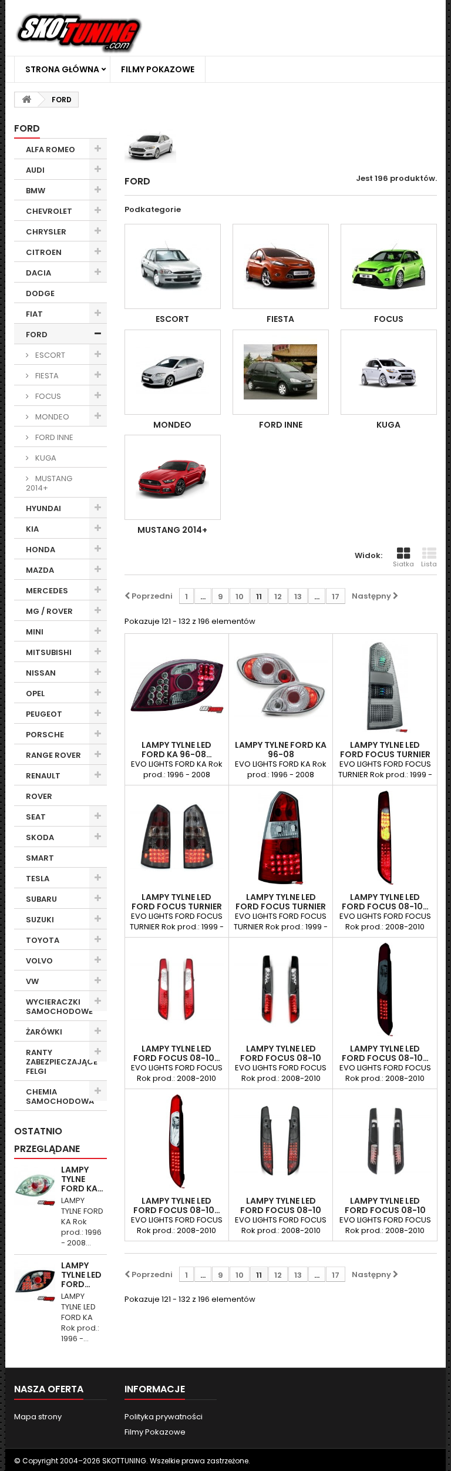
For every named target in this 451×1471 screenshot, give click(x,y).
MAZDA (40, 570)
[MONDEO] (172, 372)
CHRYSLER (46, 231)
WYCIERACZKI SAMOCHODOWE (59, 1006)
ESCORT (49, 355)
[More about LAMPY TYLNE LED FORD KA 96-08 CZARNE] (34, 1281)
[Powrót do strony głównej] (26, 99)
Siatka (403, 564)
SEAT (36, 816)
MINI (34, 631)
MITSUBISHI (49, 652)
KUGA (44, 458)
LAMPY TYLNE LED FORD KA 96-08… (177, 749)
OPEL (35, 693)
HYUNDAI (43, 508)
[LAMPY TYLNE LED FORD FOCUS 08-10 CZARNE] (281, 989)
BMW (35, 190)
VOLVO (39, 960)
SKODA (40, 837)
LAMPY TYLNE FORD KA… (82, 1179)
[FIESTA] (281, 266)
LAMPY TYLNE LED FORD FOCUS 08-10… (385, 901)
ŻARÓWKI (44, 1031)
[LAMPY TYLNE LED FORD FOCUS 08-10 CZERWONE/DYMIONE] (385, 837)
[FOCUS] (389, 266)
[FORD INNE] (281, 372)
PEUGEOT (44, 714)
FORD (37, 334)
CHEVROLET (49, 211)
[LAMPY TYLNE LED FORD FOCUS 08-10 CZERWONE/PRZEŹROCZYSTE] (177, 989)
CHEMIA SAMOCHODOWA (60, 1096)
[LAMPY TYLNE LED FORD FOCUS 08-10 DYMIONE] (281, 1141)
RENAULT (43, 775)
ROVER (39, 796)
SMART (40, 858)
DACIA (38, 272)
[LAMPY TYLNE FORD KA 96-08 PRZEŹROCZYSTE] (281, 686)
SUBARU (41, 899)
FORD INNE (53, 437)
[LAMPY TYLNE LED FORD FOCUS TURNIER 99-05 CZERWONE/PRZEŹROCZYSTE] (281, 837)
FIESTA (46, 375)
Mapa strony (38, 1416)
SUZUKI (40, 919)
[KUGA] (389, 372)
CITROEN (44, 252)
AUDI (35, 170)
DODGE (40, 293)
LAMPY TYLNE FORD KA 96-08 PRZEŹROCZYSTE (281, 754)
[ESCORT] (172, 266)
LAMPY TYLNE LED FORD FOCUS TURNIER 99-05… (385, 754)
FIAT (34, 314)
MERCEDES (47, 590)
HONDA (40, 549)
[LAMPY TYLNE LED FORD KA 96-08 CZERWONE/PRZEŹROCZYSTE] (177, 686)
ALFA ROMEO (50, 149)
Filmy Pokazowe (157, 69)
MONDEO (51, 416)
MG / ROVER (49, 611)
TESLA (37, 878)
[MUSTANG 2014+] (172, 477)
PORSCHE (45, 734)
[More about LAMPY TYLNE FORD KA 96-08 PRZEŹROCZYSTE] (34, 1185)
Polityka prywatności (163, 1416)
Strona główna (62, 69)
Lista (429, 564)
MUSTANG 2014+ (49, 483)
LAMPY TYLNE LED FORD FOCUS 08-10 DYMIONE (280, 1210)
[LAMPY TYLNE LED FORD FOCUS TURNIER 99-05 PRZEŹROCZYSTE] (385, 686)
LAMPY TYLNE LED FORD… (81, 1275)
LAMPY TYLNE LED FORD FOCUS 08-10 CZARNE (280, 1058)
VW (32, 981)
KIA (32, 529)
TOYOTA (42, 940)
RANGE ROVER (53, 755)
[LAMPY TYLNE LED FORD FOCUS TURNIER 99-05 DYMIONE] (177, 837)
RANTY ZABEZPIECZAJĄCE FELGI (61, 1062)
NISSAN (41, 673)
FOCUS (47, 396)
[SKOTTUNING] (78, 34)
